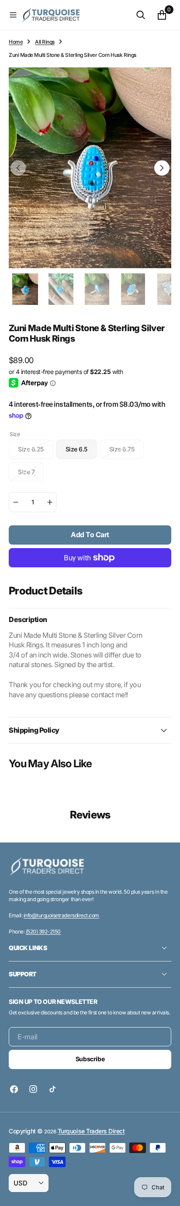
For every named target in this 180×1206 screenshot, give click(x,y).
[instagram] (33, 1089)
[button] (13, 14)
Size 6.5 (81, 452)
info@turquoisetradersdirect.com (61, 915)
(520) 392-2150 (43, 931)
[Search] (140, 14)
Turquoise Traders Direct (91, 1131)
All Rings (45, 41)
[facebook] (16, 1089)
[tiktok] (52, 1089)
